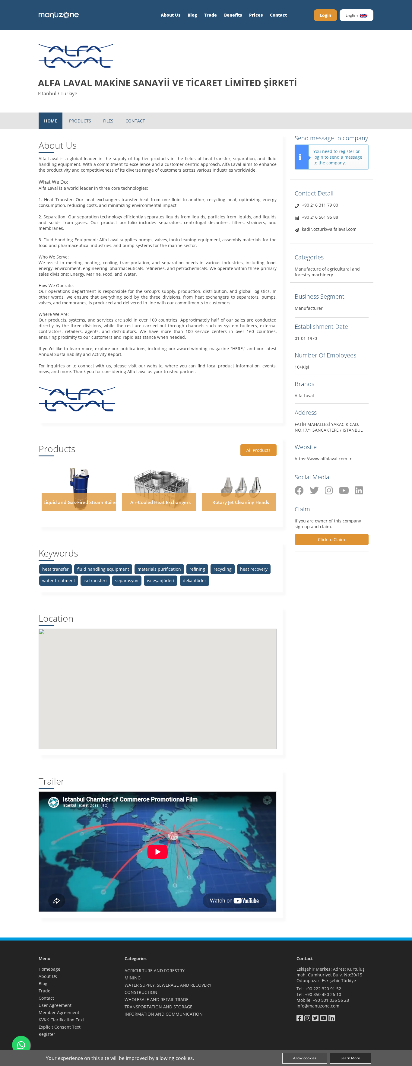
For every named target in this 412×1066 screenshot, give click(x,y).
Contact (278, 15)
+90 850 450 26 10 (323, 994)
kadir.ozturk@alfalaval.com (329, 229)
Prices (256, 15)
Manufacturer (309, 308)
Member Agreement (59, 1012)
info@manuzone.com (317, 1006)
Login (325, 15)
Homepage (49, 969)
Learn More (350, 1058)
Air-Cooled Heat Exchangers (160, 502)
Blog (192, 15)
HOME (50, 121)
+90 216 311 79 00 (320, 205)
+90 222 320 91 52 (323, 988)
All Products (258, 450)
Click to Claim (331, 539)
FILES (108, 121)
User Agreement (55, 1005)
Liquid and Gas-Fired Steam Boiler (80, 502)
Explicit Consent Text (60, 1027)
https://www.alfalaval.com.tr (323, 459)
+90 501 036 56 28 (331, 1000)
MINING (133, 978)
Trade (210, 15)
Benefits (233, 15)
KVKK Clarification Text (61, 1020)
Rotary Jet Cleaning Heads (240, 502)
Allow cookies (304, 1058)
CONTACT (135, 121)
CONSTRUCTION (141, 992)
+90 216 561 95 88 (320, 217)
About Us (170, 15)
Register (47, 1034)
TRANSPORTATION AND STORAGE (158, 1007)
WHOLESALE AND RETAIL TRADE (157, 999)
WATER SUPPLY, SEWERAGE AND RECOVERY (168, 985)
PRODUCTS (80, 121)
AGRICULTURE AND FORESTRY (155, 970)
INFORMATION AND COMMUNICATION (164, 1014)
